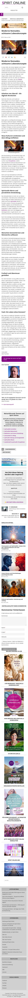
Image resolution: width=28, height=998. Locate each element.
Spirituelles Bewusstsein (10, 431)
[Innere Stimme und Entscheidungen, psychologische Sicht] (13, 562)
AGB (3, 969)
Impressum (5, 967)
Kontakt (4, 944)
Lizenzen (4, 972)
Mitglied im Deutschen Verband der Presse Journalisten (12, 952)
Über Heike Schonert (7, 937)
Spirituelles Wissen (9, 440)
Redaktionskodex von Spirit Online (10, 932)
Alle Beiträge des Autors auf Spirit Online (12, 359)
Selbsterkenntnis (10, 449)
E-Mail (3, 632)
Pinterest (4, 988)
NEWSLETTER (14, 10)
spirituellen (13, 201)
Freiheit (20, 79)
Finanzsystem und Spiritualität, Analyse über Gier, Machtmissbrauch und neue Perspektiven (14, 547)
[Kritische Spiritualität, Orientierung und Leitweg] (13, 588)
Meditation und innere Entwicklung (13, 433)
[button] (3, 57)
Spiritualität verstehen (10, 429)
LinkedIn (4, 985)
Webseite (4, 637)
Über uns (4, 934)
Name (3, 627)
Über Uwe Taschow (6, 939)
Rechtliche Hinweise (7, 962)
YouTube (4, 983)
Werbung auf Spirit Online (8, 921)
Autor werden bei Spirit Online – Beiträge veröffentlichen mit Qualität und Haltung (11, 928)
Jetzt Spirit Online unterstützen (14, 502)
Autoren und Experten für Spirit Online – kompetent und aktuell (11, 924)
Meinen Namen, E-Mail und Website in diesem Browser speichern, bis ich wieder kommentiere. (12, 643)
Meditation (4, 210)
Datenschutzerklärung (7, 964)
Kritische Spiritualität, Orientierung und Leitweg (12, 599)
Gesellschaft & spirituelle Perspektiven (14, 442)
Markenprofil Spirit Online (8, 942)
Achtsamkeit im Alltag (10, 435)
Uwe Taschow (6, 452)
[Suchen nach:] (14, 880)
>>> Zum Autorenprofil (8, 404)
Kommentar (5, 616)
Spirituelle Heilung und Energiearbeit (14, 437)
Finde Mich (4, 947)
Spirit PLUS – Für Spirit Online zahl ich (11, 949)
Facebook (4, 980)
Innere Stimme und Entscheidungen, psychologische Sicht (11, 574)
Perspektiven (12, 161)
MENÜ (2, 15)
